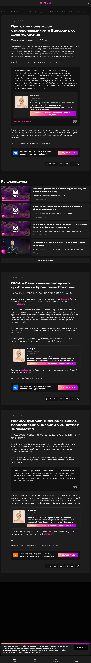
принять (81, 648)
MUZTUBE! (49, 534)
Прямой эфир (56, 661)
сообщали (25, 370)
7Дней (21, 304)
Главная (5, 11)
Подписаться (67, 153)
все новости (45, 260)
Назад (76, 661)
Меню (14, 661)
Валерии (65, 299)
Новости (35, 661)
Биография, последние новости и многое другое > (52, 113)
